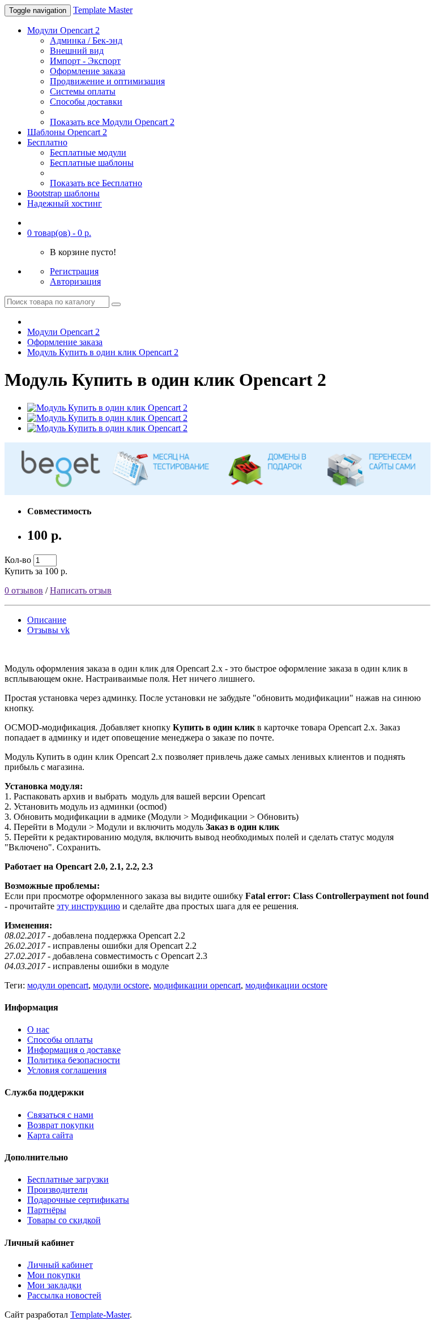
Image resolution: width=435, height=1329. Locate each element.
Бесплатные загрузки (68, 1179)
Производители (57, 1189)
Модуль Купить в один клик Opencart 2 (102, 352)
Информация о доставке (74, 1050)
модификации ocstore (286, 985)
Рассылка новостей (64, 1295)
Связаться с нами (60, 1115)
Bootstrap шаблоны (63, 193)
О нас (38, 1029)
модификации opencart (197, 985)
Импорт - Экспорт (85, 61)
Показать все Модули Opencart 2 (112, 122)
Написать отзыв (81, 590)
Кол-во (18, 560)
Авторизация (75, 281)
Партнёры (46, 1210)
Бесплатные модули (88, 152)
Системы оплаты (83, 91)
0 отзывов (24, 590)
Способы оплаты (60, 1039)
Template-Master (100, 1314)
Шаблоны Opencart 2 (67, 132)
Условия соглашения (66, 1070)
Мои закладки (54, 1285)
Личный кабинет (60, 1265)
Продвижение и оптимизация (107, 81)
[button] (59, 233)
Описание (46, 620)
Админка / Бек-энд (86, 40)
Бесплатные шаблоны (92, 162)
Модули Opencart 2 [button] (63, 30)
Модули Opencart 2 (63, 332)
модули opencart (57, 985)
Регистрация (74, 271)
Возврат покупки (60, 1125)
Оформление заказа (87, 71)
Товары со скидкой (64, 1220)
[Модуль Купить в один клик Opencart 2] (107, 407)
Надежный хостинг (64, 203)
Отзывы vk (48, 630)
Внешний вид (77, 50)
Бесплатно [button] (47, 142)
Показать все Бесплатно (96, 183)
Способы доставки (86, 101)
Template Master (103, 10)
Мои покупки (53, 1275)
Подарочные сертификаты (78, 1200)
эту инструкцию (88, 906)
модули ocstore (121, 985)
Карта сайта (50, 1135)
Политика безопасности (73, 1060)
